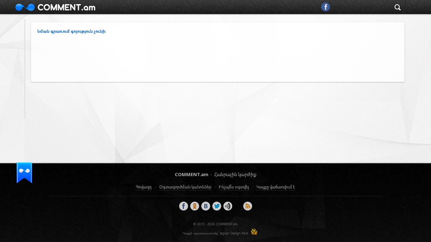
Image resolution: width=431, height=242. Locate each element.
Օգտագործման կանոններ (185, 187)
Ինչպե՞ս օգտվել (234, 187)
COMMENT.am (55, 7)
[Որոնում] (397, 8)
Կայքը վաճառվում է (276, 187)
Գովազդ (144, 187)
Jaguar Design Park (234, 233)
